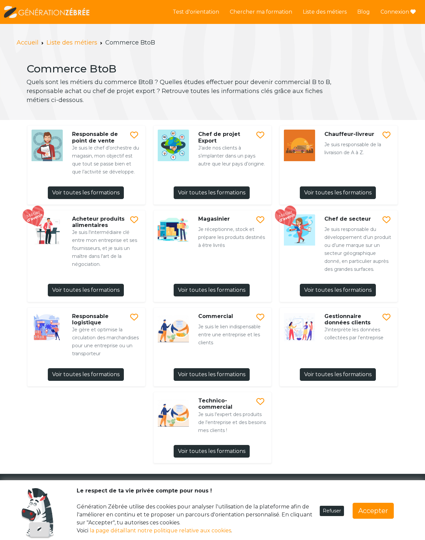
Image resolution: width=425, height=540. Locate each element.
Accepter (373, 511)
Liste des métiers (325, 12)
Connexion (395, 12)
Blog (363, 12)
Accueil (28, 42)
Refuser (332, 511)
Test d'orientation (196, 12)
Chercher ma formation (261, 12)
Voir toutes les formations (86, 192)
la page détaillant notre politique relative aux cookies (160, 530)
